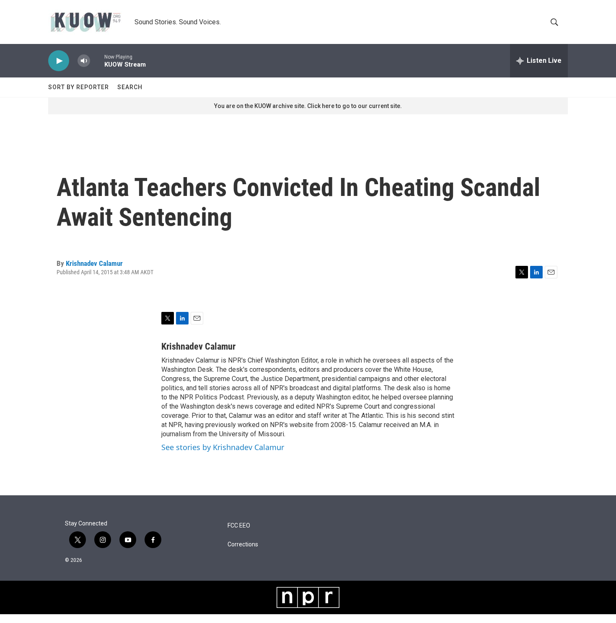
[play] (58, 61)
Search (129, 87)
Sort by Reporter (78, 87)
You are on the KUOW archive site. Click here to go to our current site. (308, 106)
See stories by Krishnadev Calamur (222, 447)
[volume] (84, 60)
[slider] (97, 60)
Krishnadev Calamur (94, 263)
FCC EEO (239, 526)
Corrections (243, 544)
